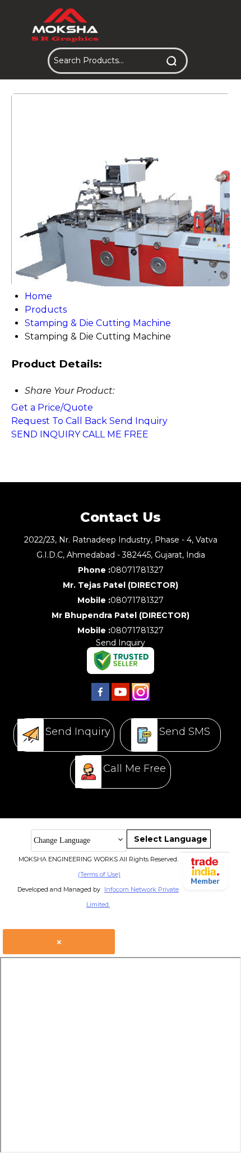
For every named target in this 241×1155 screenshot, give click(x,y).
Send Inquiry (138, 421)
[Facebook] (100, 701)
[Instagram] (141, 701)
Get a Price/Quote (52, 407)
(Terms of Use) (99, 874)
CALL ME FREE (115, 434)
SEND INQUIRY (45, 434)
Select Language (170, 839)
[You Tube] (120, 701)
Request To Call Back (59, 421)
